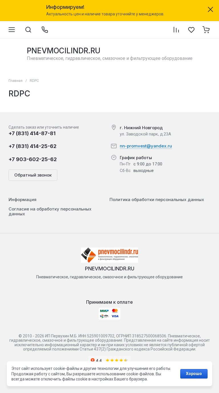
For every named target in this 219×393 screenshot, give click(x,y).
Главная (16, 80)
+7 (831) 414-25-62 (32, 146)
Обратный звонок (33, 175)
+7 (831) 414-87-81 (32, 133)
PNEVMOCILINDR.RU (63, 50)
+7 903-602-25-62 (33, 159)
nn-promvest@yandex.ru (146, 146)
